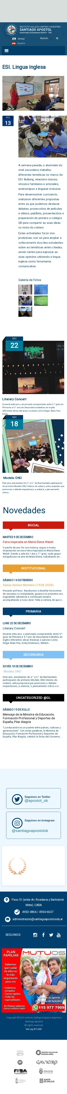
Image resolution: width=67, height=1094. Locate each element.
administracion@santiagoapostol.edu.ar (38, 919)
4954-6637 (46, 912)
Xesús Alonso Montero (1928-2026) (28, 585)
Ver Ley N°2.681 (34, 1029)
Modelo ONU (12, 478)
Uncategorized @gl (33, 698)
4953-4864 (29, 912)
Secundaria (33, 654)
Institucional (33, 568)
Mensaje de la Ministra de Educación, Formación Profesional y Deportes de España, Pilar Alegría (29, 718)
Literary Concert (14, 399)
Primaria (33, 611)
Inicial (33, 525)
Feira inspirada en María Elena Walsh (28, 542)
